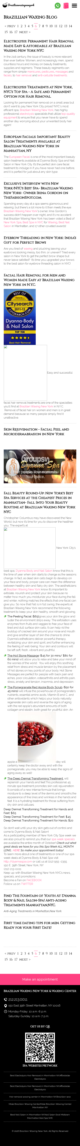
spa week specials (63, 839)
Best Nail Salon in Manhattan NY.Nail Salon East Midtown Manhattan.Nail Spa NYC (40, 1116)
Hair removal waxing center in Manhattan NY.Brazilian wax (40, 1096)
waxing (28, 248)
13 (65, 26)
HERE (16, 850)
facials (8, 75)
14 (70, 26)
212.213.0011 (17, 999)
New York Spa (12, 222)
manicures (33, 71)
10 (51, 26)
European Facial (19, 157)
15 (6, 32)
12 (61, 26)
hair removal (24, 75)
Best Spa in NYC (33, 222)
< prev (10, 26)
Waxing (52, 222)
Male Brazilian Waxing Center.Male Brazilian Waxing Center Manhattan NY (40, 1106)
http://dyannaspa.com (18, 861)
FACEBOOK (34, 880)
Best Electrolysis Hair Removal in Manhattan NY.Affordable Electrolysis (40, 1077)
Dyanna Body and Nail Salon (34, 570)
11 (56, 26)
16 (11, 32)
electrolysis (27, 113)
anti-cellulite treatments (52, 75)
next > (25, 32)
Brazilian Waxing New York (36, 110)
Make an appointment (40, 979)
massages (61, 71)
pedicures (48, 71)
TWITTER (27, 884)
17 (16, 32)
